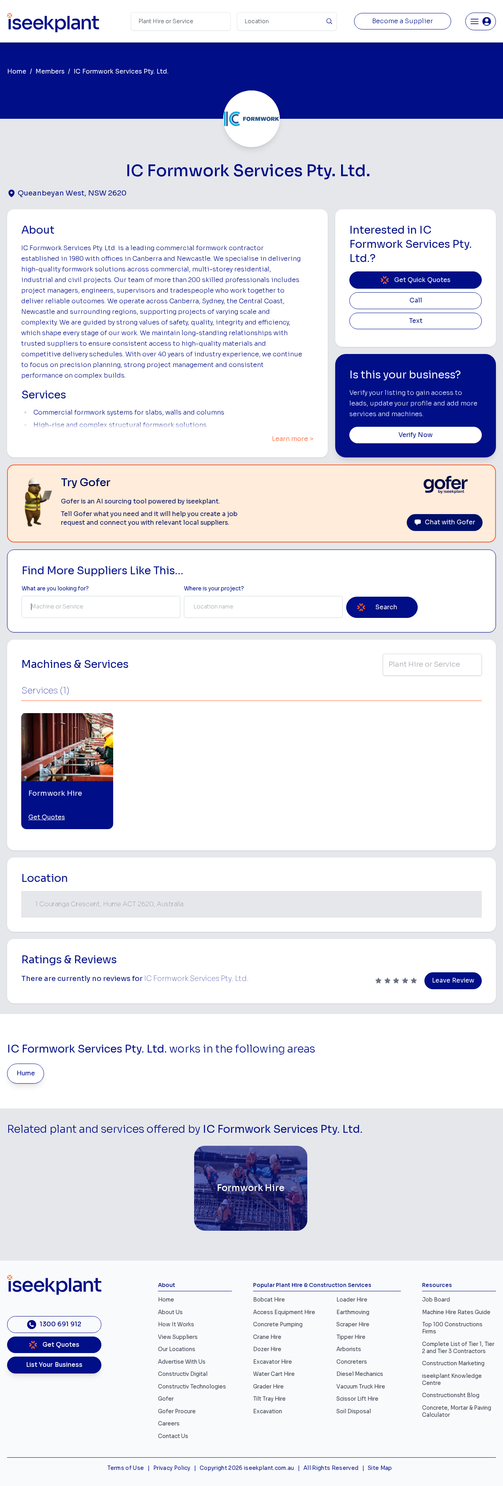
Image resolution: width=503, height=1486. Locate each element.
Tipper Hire (350, 1337)
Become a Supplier (402, 21)
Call (415, 300)
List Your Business (54, 1365)
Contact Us (173, 1436)
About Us (170, 1312)
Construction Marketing (453, 1363)
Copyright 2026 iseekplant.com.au (247, 1468)
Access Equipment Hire (284, 1312)
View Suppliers (178, 1337)
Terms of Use (125, 1468)
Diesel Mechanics (359, 1374)
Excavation (267, 1411)
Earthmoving (352, 1312)
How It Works (176, 1324)
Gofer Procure (177, 1411)
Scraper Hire (352, 1324)
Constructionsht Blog (450, 1395)
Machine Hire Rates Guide (456, 1312)
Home (16, 72)
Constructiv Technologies (192, 1386)
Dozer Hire (267, 1349)
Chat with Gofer (450, 522)
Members (49, 72)
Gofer (166, 1399)
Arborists (348, 1349)
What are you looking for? (55, 588)
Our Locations (176, 1349)
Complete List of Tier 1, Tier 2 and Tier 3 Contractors (458, 1348)
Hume (26, 1073)
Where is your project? (214, 588)
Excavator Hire (272, 1362)
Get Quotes (46, 817)
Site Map (380, 1468)
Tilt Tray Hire (269, 1399)
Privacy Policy (172, 1468)
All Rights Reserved (330, 1468)
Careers (169, 1423)
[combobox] (101, 607)
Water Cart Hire (274, 1374)
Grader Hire (268, 1386)
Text (415, 321)
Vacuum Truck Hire (360, 1386)
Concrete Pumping (278, 1324)
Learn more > (293, 439)
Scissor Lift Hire (357, 1399)
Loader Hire (351, 1299)
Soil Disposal (353, 1411)
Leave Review (453, 981)
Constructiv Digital (182, 1374)
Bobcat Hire (269, 1299)
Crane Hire (267, 1337)
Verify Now (415, 435)
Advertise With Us (182, 1362)
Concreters (351, 1362)
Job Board (436, 1299)
